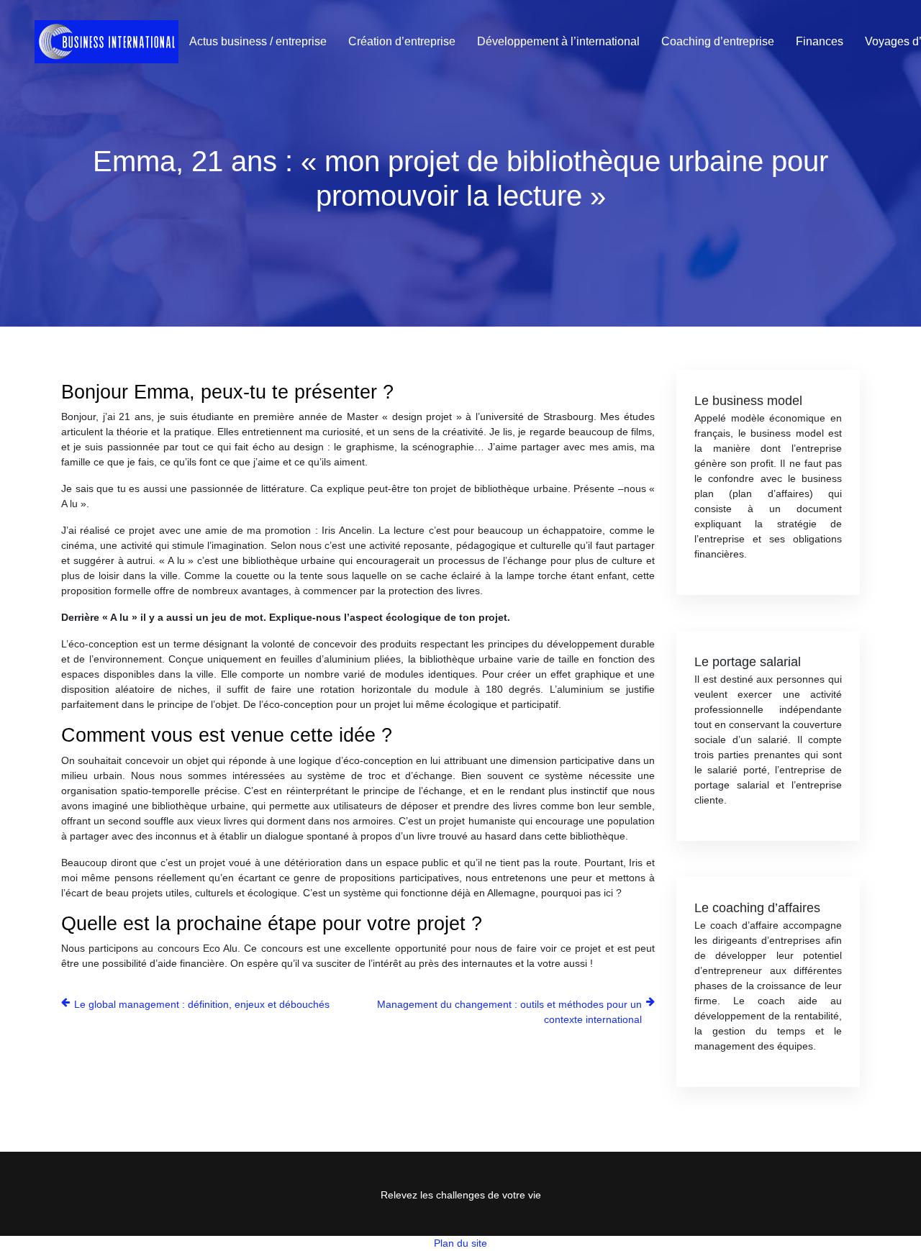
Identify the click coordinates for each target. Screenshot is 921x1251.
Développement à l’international (558, 41)
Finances (819, 41)
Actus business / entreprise (258, 41)
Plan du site (460, 1243)
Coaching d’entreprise (717, 41)
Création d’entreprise (401, 41)
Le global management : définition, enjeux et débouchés (202, 1004)
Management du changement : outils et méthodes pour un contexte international (509, 1011)
